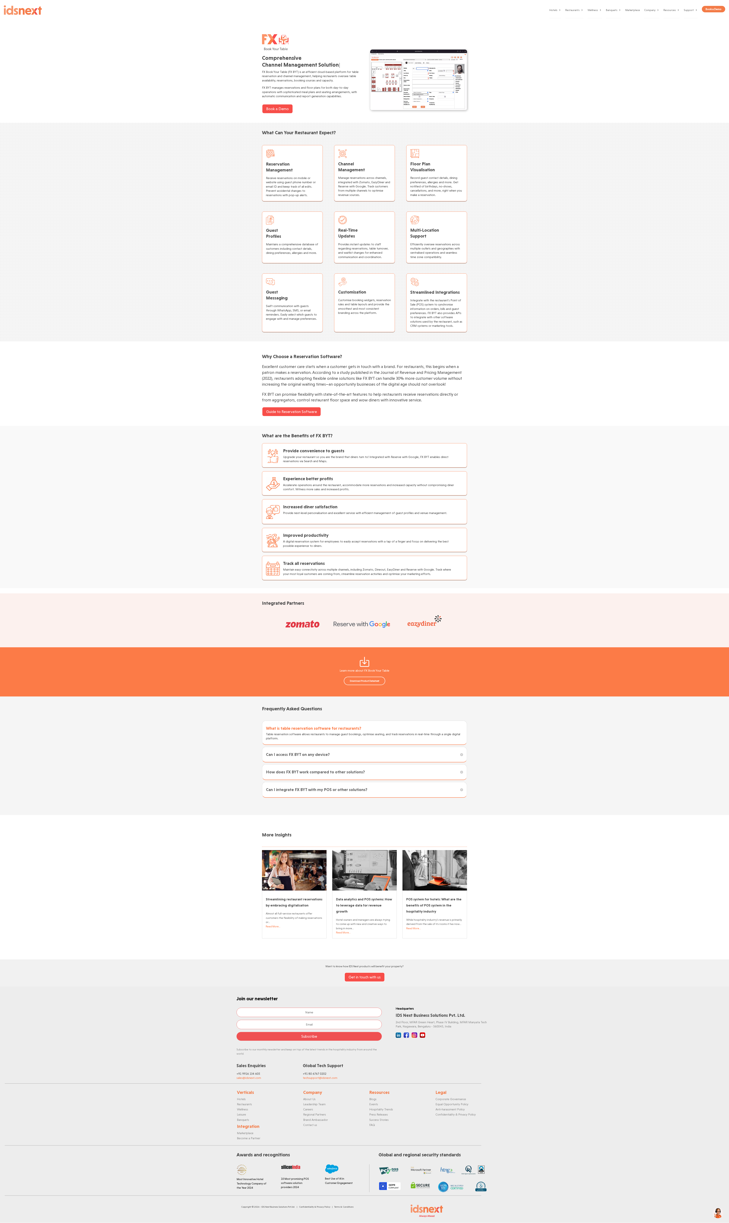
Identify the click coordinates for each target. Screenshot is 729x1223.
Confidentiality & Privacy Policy (456, 1114)
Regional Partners (314, 1114)
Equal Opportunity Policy (452, 1104)
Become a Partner (248, 1138)
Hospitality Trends (381, 1109)
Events (373, 1104)
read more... (273, 926)
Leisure (241, 1114)
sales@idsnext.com (249, 1078)
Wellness (593, 10)
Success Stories (379, 1120)
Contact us (310, 1125)
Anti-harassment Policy (450, 1109)
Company (650, 10)
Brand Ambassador (315, 1120)
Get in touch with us (365, 977)
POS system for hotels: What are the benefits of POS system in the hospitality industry (434, 905)
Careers (308, 1109)
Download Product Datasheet (364, 681)
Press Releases (378, 1114)
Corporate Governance (451, 1099)
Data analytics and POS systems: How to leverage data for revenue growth (364, 905)
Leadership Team (314, 1104)
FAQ (372, 1125)
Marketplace (632, 10)
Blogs (372, 1099)
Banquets (611, 10)
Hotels (553, 10)
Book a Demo (277, 109)
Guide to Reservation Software (291, 411)
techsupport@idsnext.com (320, 1078)
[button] (718, 1213)
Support (689, 10)
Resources (670, 10)
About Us (309, 1099)
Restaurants (572, 10)
